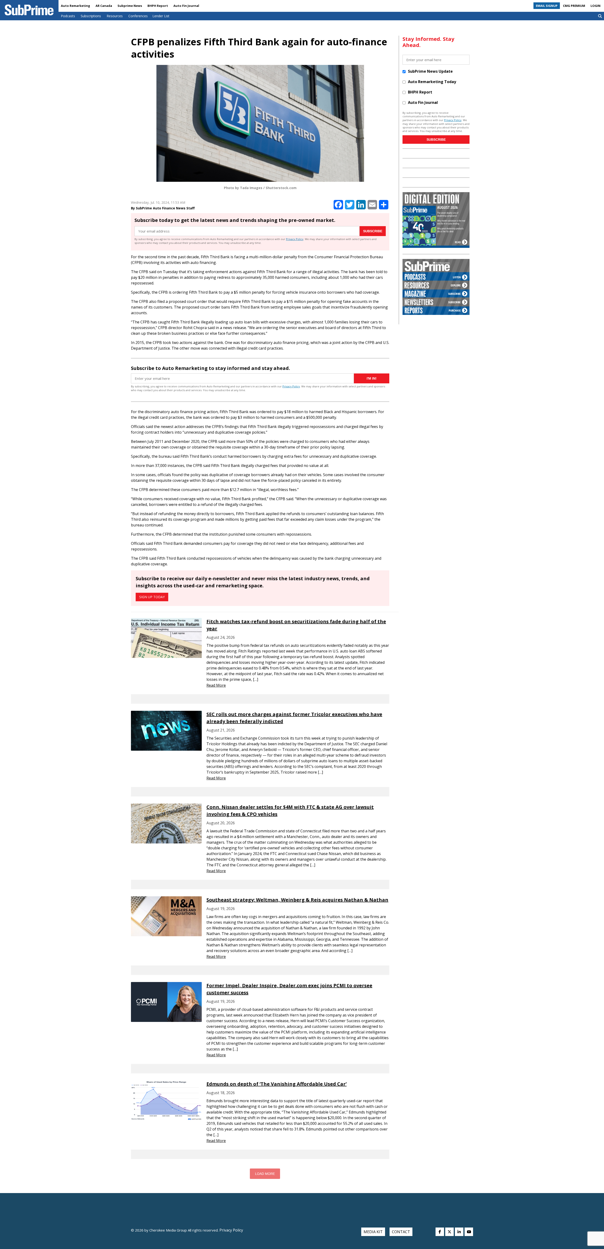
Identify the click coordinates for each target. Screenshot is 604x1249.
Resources (115, 16)
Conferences (138, 16)
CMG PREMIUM (574, 6)
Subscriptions (91, 16)
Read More (216, 685)
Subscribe (372, 231)
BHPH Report (157, 6)
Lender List (160, 16)
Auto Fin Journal (186, 6)
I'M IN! (372, 378)
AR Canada (104, 6)
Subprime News (129, 6)
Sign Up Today (152, 597)
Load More (265, 1174)
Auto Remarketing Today (432, 81)
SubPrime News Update (430, 71)
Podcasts (68, 16)
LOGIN (595, 6)
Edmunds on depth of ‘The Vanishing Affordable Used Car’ (276, 1084)
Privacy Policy (294, 239)
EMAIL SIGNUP (547, 6)
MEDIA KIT (373, 1231)
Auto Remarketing (75, 6)
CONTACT (401, 1231)
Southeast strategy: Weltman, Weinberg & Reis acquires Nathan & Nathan (297, 900)
